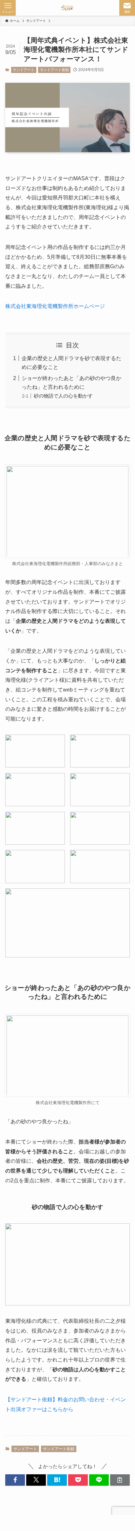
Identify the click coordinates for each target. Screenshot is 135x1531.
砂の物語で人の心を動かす (63, 396)
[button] (15, 1480)
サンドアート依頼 (54, 70)
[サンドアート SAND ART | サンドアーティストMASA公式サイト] (67, 8)
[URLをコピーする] (120, 1480)
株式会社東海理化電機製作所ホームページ (55, 306)
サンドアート (23, 70)
